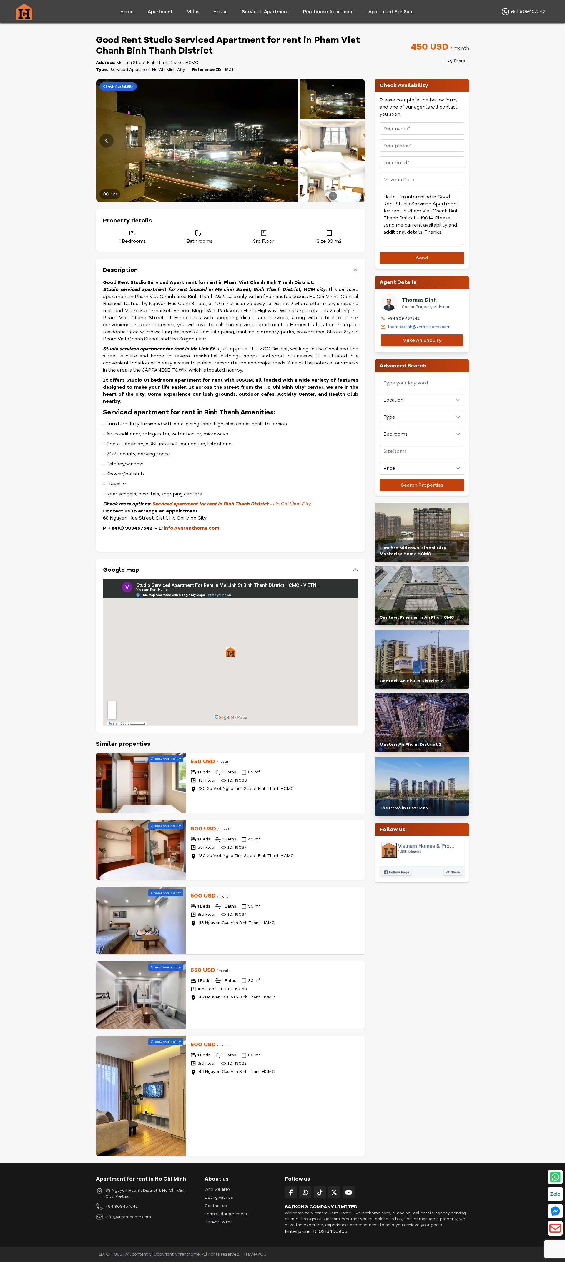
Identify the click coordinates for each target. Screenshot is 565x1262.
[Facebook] (291, 1192)
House (220, 12)
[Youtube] (349, 1192)
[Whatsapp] (305, 1192)
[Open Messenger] (555, 1211)
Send (422, 258)
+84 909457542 (527, 11)
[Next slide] (287, 141)
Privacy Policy (218, 1222)
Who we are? (217, 1189)
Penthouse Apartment (328, 12)
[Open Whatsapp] (555, 1177)
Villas (193, 12)
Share (459, 61)
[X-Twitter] (334, 1192)
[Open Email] (555, 1228)
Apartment (160, 12)
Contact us (216, 1205)
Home (127, 12)
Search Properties (422, 485)
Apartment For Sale (391, 12)
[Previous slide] (106, 141)
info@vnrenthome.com (128, 1217)
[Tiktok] (320, 1192)
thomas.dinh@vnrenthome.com (419, 326)
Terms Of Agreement (226, 1214)
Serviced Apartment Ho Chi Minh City (147, 69)
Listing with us (219, 1197)
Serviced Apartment (265, 12)
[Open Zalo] (555, 1194)
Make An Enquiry (422, 340)
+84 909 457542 (404, 318)
